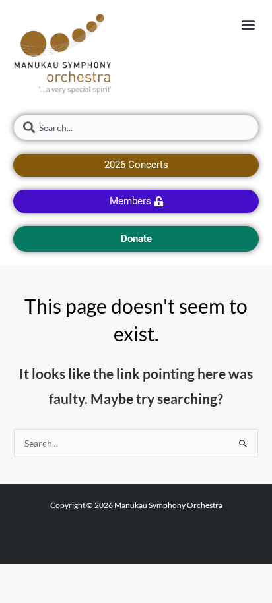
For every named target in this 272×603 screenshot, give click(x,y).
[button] (248, 24)
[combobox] (136, 127)
